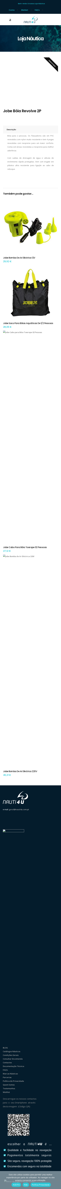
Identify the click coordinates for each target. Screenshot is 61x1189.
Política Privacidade (41, 1185)
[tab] (30, 129)
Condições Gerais (11, 1055)
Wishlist (24, 10)
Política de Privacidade (13, 1081)
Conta (11, 10)
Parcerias (7, 1077)
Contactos (7, 1062)
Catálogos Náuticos (11, 1051)
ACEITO (16, 1185)
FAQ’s (37, 10)
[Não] (57, 1180)
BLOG (5, 1047)
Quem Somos (9, 1084)
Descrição (11, 129)
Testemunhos (9, 1088)
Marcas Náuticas (10, 1073)
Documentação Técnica (13, 1066)
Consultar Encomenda (13, 1059)
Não (26, 1185)
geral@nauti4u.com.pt (19, 809)
